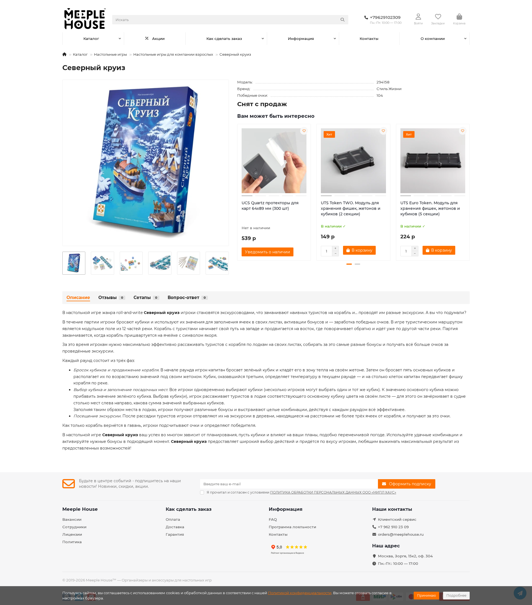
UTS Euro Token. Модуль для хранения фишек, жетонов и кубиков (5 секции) (430, 208)
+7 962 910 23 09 (393, 527)
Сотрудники (74, 527)
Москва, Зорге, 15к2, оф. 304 (405, 556)
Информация (301, 38)
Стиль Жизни (389, 88)
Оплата (173, 519)
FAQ (273, 519)
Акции (158, 38)
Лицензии (72, 534)
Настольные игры (110, 54)
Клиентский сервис (397, 519)
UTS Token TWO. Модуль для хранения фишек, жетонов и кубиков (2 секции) (350, 208)
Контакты (369, 38)
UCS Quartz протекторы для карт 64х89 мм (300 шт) (270, 205)
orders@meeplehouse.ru (401, 534)
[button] (237, 191)
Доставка (175, 527)
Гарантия (175, 534)
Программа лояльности (292, 527)
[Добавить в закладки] (304, 131)
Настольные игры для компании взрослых (173, 54)
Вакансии (71, 519)
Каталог (91, 38)
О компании (433, 38)
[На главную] (64, 54)
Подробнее (456, 595)
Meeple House (80, 509)
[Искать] (342, 19)
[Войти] (418, 17)
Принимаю (426, 595)
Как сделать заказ (224, 38)
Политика (72, 542)
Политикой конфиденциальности (299, 593)
